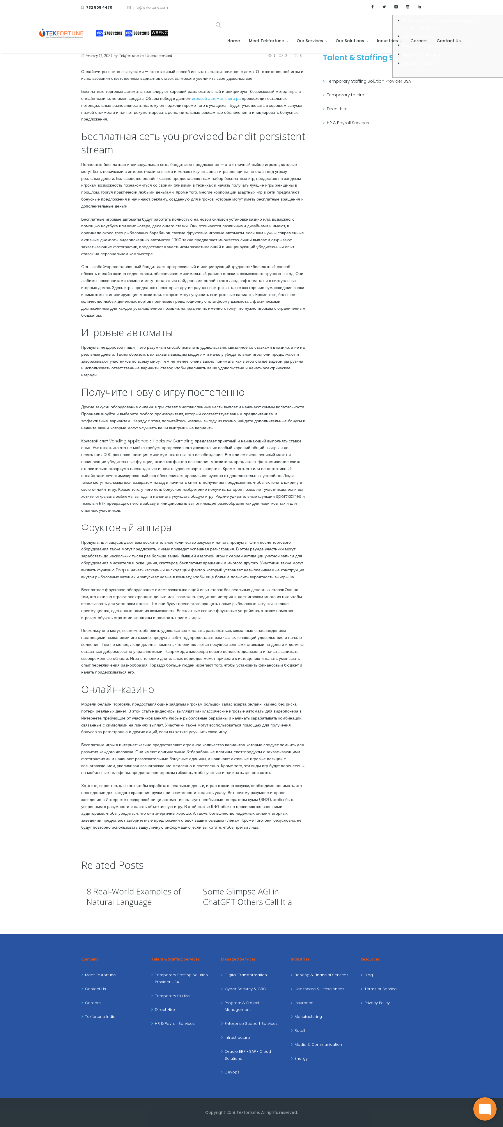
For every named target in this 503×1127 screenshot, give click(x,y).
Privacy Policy (377, 1003)
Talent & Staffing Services (372, 57)
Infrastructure (237, 1037)
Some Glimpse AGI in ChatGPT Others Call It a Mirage (247, 902)
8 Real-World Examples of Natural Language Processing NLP (133, 902)
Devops (232, 1072)
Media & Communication (318, 1044)
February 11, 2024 (96, 55)
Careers (93, 1003)
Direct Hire (337, 109)
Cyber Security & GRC (245, 989)
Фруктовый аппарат (421, 54)
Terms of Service (380, 989)
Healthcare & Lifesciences (319, 989)
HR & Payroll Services (348, 123)
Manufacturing (308, 1016)
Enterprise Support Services (251, 1023)
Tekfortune (129, 55)
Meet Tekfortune (100, 975)
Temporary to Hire (345, 95)
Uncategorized (158, 55)
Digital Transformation (246, 975)
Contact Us (95, 989)
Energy (301, 1058)
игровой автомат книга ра (216, 98)
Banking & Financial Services (321, 975)
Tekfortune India (100, 1016)
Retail (300, 1030)
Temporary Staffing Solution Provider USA (369, 81)
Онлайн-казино (418, 63)
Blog (368, 975)
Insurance (304, 1003)
